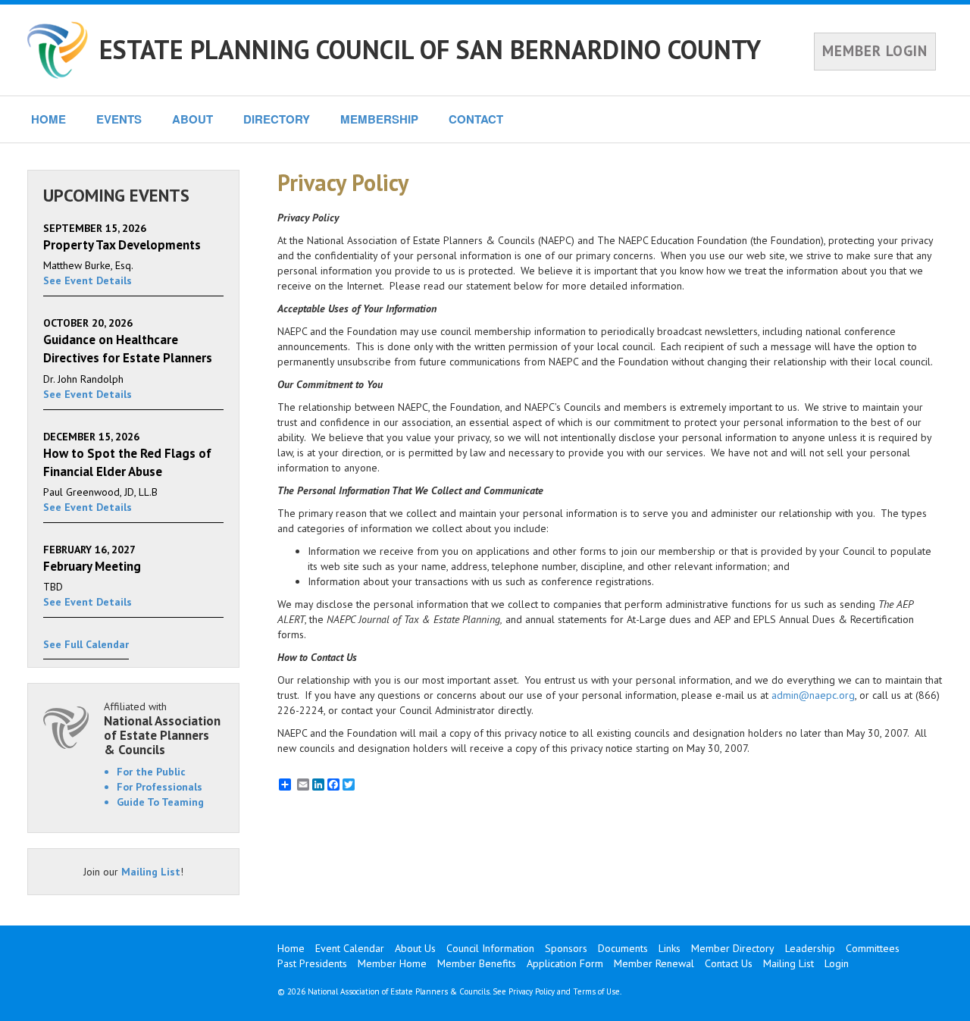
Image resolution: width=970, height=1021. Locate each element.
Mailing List (150, 871)
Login (836, 963)
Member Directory (732, 948)
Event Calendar (349, 948)
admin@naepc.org (813, 695)
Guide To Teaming (160, 802)
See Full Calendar (86, 644)
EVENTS (119, 119)
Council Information (490, 948)
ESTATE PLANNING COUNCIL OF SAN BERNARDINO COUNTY (430, 49)
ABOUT (192, 119)
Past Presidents (312, 963)
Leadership (810, 948)
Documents (623, 948)
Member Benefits (476, 963)
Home (291, 948)
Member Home (392, 963)
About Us (415, 948)
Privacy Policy (531, 991)
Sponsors (566, 948)
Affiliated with (162, 728)
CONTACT (476, 119)
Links (670, 948)
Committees (873, 948)
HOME (48, 119)
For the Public (151, 771)
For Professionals (159, 787)
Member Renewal (654, 963)
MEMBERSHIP (379, 119)
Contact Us (729, 963)
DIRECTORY (276, 119)
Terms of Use (596, 991)
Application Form (565, 963)
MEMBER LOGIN (875, 51)
